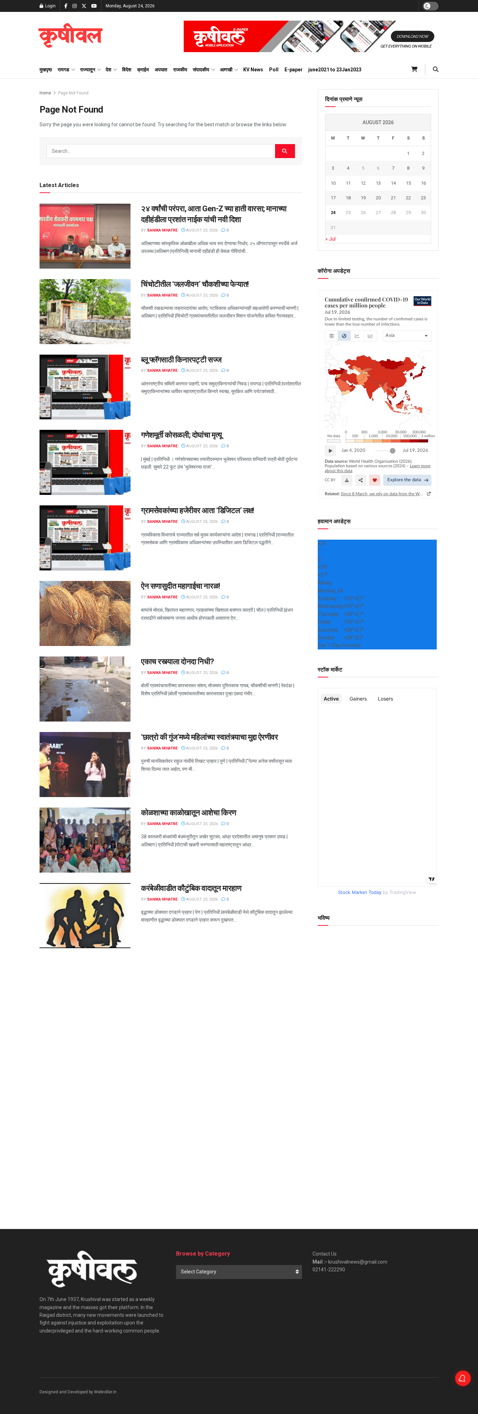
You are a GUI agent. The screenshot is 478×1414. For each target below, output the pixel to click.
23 (423, 197)
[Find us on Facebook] (66, 6)
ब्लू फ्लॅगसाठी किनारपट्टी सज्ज (181, 359)
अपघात (161, 69)
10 (333, 183)
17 (333, 197)
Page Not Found (73, 93)
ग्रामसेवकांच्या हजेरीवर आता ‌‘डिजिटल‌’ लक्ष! (197, 510)
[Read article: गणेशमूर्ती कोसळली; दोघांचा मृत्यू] (85, 462)
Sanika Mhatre (162, 230)
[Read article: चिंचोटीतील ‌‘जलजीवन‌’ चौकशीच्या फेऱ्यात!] (85, 311)
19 (363, 197)
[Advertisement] (378, 1152)
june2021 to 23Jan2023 (334, 69)
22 (408, 197)
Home (45, 93)
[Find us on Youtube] (94, 6)
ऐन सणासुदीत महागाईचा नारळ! (180, 586)
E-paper (293, 69)
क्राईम (143, 69)
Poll (274, 69)
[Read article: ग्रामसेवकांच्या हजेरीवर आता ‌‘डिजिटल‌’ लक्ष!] (85, 537)
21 (393, 197)
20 (378, 197)
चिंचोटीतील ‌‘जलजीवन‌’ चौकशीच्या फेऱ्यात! (195, 284)
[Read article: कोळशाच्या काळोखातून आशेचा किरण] (85, 840)
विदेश (126, 69)
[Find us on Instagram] (74, 6)
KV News (253, 69)
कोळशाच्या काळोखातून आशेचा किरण (188, 812)
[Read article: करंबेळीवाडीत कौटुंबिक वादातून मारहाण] (85, 915)
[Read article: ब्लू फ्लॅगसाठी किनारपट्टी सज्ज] (85, 387)
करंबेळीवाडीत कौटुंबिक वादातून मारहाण (191, 888)
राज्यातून (87, 69)
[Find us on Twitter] (84, 6)
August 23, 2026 (201, 230)
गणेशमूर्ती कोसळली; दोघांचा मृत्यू (181, 435)
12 (363, 183)
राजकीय (180, 69)
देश (108, 69)
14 (393, 183)
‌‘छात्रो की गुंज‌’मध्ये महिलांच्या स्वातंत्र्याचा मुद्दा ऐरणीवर (209, 737)
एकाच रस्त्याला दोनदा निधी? (177, 661)
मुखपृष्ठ (46, 69)
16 (423, 183)
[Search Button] (435, 69)
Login (50, 5)
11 (348, 183)
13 (378, 183)
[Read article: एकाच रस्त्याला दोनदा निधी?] (85, 689)
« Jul (330, 239)
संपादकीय (201, 69)
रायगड (63, 69)
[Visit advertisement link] (311, 36)
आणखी (226, 69)
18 (348, 197)
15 (408, 183)
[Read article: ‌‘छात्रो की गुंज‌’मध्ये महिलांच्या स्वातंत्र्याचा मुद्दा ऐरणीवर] (85, 764)
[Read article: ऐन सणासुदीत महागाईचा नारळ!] (85, 613)
